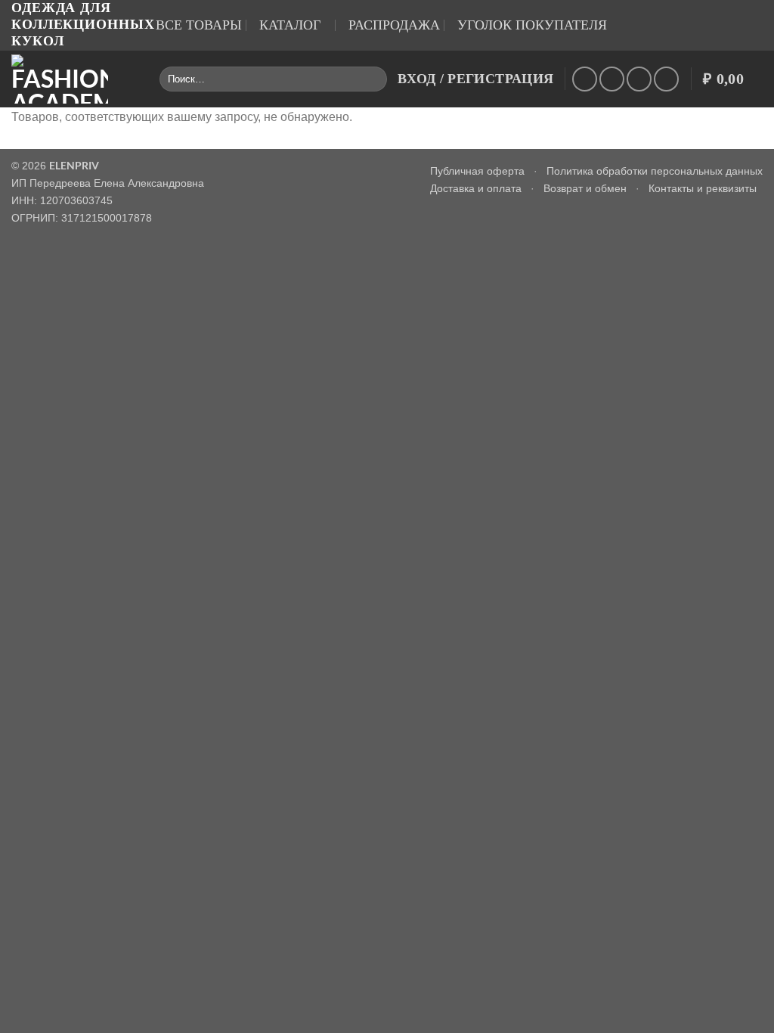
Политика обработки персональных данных (654, 171)
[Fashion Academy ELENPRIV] (74, 79)
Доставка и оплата (476, 188)
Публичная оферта (477, 171)
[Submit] (372, 79)
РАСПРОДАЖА (394, 25)
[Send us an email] (584, 79)
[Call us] (611, 79)
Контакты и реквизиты (703, 188)
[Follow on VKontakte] (639, 79)
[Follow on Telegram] (666, 79)
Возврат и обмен (585, 188)
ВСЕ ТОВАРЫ (199, 25)
